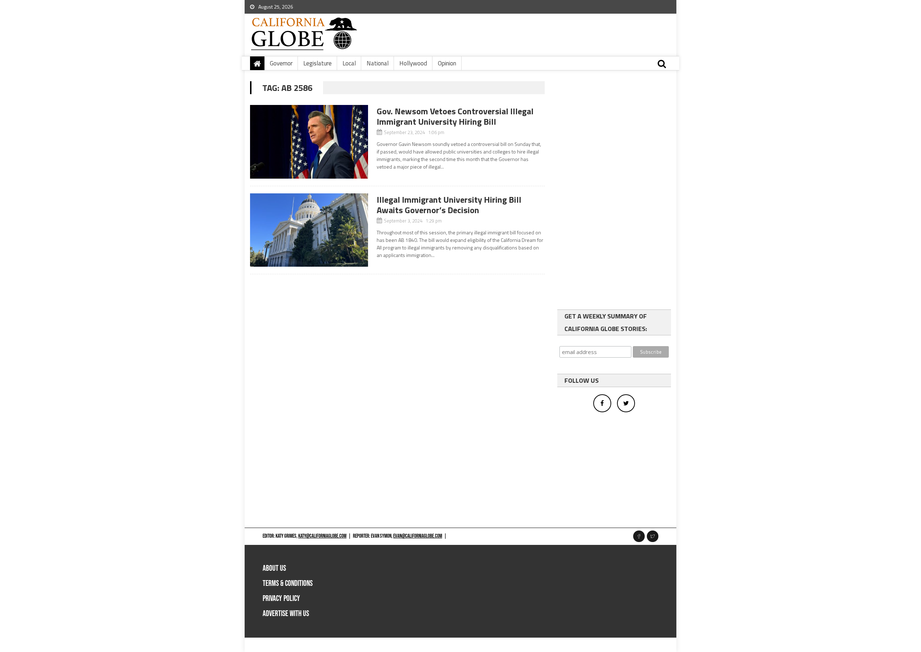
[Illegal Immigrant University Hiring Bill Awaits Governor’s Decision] (309, 230)
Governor (281, 63)
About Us (274, 568)
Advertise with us (286, 614)
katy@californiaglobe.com (322, 536)
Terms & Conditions (288, 583)
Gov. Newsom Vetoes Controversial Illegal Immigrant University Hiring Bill (455, 116)
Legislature (317, 63)
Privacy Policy (281, 598)
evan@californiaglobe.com (417, 536)
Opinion (447, 63)
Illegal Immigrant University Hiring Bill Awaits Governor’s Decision (449, 204)
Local (349, 63)
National (378, 63)
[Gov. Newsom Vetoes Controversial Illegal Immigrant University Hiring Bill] (309, 142)
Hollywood (413, 63)
